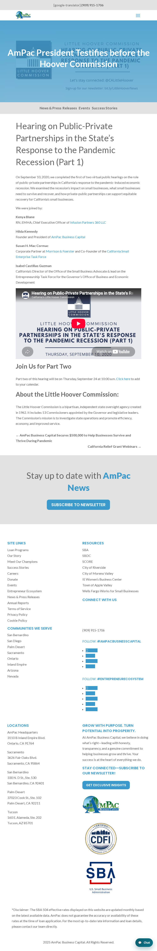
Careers (12, 573)
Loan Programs (18, 550)
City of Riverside (94, 567)
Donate (12, 579)
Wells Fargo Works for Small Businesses (110, 591)
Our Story (14, 555)
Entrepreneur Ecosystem (24, 591)
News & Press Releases (58, 108)
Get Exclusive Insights (106, 785)
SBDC (86, 555)
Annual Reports (18, 603)
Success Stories (104, 108)
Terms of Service (19, 609)
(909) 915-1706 (92, 5)
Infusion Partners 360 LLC (88, 222)
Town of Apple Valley (97, 585)
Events (84, 108)
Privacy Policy (17, 614)
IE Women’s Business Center (102, 579)
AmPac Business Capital (68, 237)
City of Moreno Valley (97, 573)
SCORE (87, 561)
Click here (123, 379)
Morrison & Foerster (60, 251)
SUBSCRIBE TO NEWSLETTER (78, 505)
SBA (85, 550)
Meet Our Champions (22, 561)
